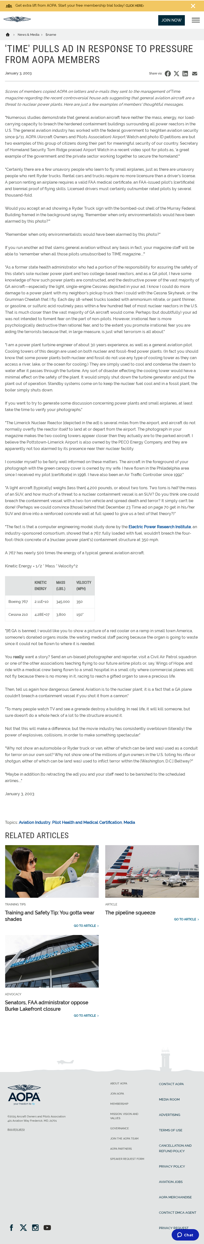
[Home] (11, 34)
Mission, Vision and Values (124, 1116)
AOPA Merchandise (175, 1197)
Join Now (171, 20)
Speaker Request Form (127, 1159)
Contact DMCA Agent (177, 1212)
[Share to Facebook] (168, 73)
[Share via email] (195, 73)
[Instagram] (37, 1228)
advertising (169, 1115)
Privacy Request (174, 1228)
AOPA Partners (121, 1148)
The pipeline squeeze (130, 913)
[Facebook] (13, 1228)
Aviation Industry (35, 822)
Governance (119, 1128)
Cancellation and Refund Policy (175, 1148)
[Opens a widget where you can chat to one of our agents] (185, 1235)
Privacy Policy (172, 1166)
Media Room (169, 1099)
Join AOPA (117, 1093)
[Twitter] (25, 1228)
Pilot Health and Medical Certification (87, 822)
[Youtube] (47, 1228)
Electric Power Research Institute (160, 526)
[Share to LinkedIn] (185, 73)
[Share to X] (176, 73)
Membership (119, 1104)
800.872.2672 (16, 1130)
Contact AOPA (171, 1084)
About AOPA (118, 1083)
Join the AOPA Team (124, 1138)
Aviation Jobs (171, 1182)
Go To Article (85, 926)
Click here (134, 5)
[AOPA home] (17, 20)
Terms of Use (170, 1130)
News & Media (29, 34)
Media (129, 822)
